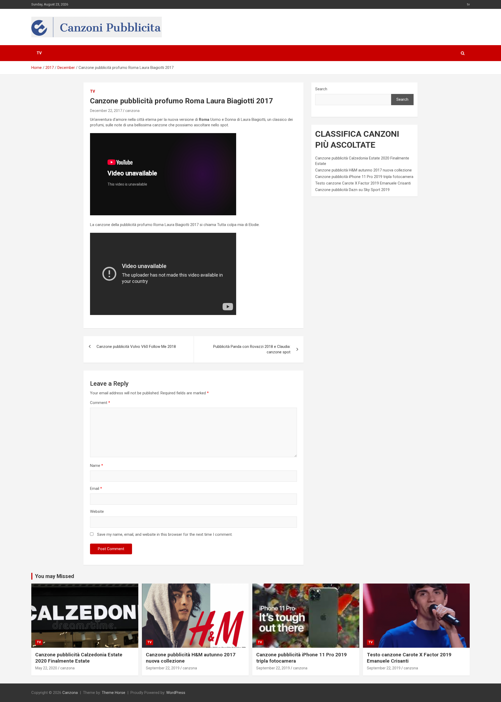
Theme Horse (113, 692)
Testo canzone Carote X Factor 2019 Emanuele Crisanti (363, 183)
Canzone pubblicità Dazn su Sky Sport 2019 (352, 189)
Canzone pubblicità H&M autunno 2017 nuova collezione (363, 170)
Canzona (70, 692)
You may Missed (54, 576)
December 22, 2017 (106, 111)
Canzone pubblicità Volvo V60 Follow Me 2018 (136, 346)
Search (321, 89)
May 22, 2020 (46, 668)
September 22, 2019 (163, 668)
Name (96, 465)
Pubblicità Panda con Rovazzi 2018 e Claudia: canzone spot (251, 349)
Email (96, 488)
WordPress (175, 692)
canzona (132, 111)
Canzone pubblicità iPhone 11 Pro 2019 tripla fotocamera (364, 176)
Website (97, 511)
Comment (100, 402)
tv (468, 4)
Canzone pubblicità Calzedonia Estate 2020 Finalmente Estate (78, 658)
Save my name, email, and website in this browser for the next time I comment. (164, 534)
